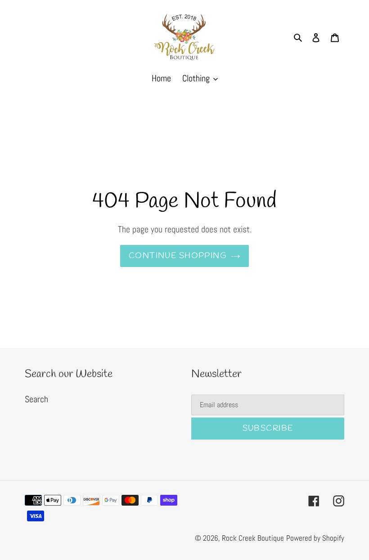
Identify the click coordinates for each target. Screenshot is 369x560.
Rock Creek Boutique (253, 538)
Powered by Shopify (315, 538)
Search (36, 399)
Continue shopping (178, 255)
